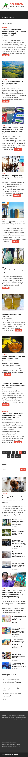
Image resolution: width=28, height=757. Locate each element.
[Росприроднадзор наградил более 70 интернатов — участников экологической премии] (14, 492)
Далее (18, 456)
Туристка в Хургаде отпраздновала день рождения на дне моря (19, 664)
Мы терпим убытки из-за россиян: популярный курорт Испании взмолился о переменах (19, 631)
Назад (5, 452)
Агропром (4, 79)
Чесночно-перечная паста (10, 702)
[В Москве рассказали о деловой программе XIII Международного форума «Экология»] (6, 567)
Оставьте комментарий (7, 37)
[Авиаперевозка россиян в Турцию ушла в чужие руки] (14, 164)
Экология (4, 265)
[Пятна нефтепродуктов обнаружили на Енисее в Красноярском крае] (6, 557)
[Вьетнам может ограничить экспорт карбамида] (14, 70)
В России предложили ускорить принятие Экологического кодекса (19, 532)
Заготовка (4, 312)
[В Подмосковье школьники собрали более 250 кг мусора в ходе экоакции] (14, 256)
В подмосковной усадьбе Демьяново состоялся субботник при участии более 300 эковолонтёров (19, 543)
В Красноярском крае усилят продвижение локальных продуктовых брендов (13, 415)
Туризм (3, 125)
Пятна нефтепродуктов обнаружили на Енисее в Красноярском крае (19, 554)
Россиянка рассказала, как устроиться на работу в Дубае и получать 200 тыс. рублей (19, 619)
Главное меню (9, 17)
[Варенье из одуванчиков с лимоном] (14, 303)
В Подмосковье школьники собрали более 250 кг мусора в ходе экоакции (14, 270)
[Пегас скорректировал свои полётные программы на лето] (14, 210)
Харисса (5, 699)
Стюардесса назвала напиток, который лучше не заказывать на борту (18, 655)
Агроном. (16, 4)
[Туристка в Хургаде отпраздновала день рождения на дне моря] (6, 668)
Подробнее (5, 55)
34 (12, 456)
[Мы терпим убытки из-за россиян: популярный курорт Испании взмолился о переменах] (6, 633)
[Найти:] (14, 469)
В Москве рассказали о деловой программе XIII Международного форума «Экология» (19, 564)
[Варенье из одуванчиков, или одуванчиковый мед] (14, 345)
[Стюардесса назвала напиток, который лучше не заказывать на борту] (6, 658)
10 (24, 452)
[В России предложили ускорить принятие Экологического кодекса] (6, 535)
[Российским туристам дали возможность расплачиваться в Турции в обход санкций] (14, 116)
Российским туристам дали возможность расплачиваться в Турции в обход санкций (13, 130)
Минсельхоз (5, 27)
